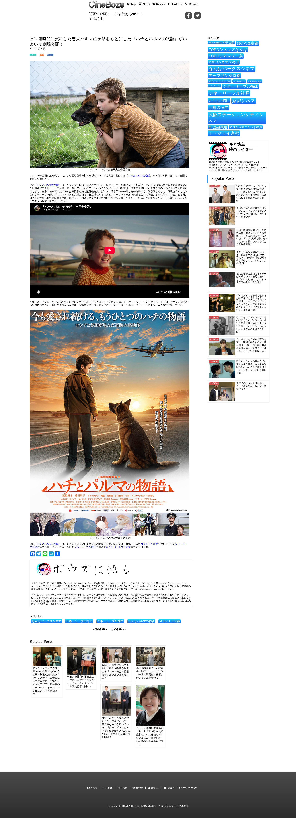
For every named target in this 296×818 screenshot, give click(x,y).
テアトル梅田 (219, 100)
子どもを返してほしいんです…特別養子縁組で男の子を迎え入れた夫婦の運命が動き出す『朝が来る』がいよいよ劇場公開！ (251, 257)
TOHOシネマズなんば (228, 50)
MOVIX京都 (248, 43)
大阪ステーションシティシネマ (236, 117)
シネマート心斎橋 (254, 81)
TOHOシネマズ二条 (226, 56)
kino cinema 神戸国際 (221, 42)
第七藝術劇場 (218, 127)
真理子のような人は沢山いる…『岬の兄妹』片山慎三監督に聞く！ (251, 386)
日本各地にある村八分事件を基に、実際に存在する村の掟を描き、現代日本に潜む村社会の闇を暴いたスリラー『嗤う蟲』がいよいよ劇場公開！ (251, 345)
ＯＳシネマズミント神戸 (246, 127)
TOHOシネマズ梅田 (224, 62)
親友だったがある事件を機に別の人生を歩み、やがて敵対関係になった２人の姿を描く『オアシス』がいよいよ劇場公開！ (251, 367)
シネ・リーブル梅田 (85, 547)
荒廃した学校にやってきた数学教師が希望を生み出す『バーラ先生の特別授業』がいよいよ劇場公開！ (115, 671)
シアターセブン (239, 81)
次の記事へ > (119, 629)
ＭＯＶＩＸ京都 (149, 544)
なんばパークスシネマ (118, 547)
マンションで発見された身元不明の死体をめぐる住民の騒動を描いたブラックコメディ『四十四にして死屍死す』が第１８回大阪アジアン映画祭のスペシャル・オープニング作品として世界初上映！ (46, 681)
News (42, 55)
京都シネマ (243, 100)
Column (33, 55)
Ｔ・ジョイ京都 (224, 133)
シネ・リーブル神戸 (110, 621)
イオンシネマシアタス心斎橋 (220, 81)
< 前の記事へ (100, 629)
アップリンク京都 (224, 75)
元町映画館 (219, 107)
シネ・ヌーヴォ (214, 86)
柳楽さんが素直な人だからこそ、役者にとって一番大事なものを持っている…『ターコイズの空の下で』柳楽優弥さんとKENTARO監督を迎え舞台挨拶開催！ (116, 727)
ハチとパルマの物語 (139, 175)
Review (50, 55)
